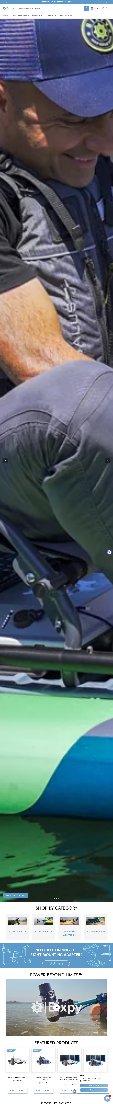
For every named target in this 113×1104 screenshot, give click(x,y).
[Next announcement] (106, 2)
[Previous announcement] (6, 2)
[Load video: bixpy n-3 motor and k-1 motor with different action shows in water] (56, 1007)
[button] (7, 16)
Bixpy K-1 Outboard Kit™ (17, 1077)
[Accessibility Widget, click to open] (109, 552)
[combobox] (53, 8)
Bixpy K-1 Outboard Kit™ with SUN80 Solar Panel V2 (69, 1079)
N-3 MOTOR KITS (17, 931)
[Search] (86, 8)
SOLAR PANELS (94, 931)
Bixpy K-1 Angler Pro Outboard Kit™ (43, 1078)
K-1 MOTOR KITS (43, 931)
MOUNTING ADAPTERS (69, 933)
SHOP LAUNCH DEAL (16, 895)
